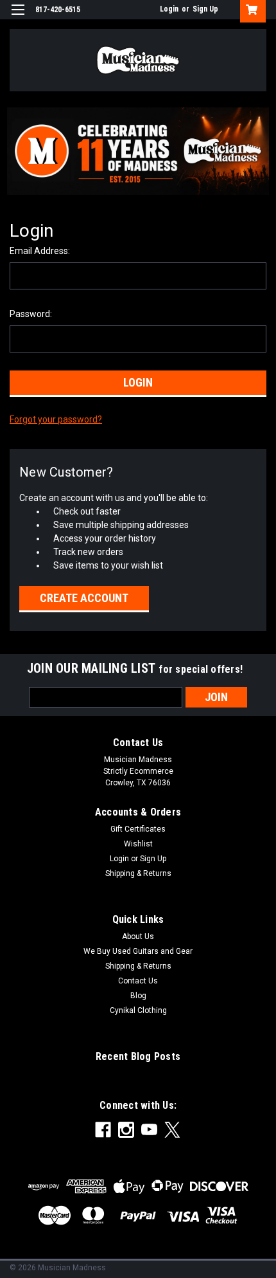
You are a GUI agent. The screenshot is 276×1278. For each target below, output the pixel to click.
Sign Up (205, 9)
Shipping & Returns (138, 873)
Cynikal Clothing (138, 1010)
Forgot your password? (56, 419)
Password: (31, 314)
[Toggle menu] (17, 17)
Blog (138, 995)
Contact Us (138, 980)
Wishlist (138, 843)
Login (169, 9)
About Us (138, 936)
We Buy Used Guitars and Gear (138, 951)
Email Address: (40, 251)
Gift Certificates (138, 829)
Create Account (84, 598)
